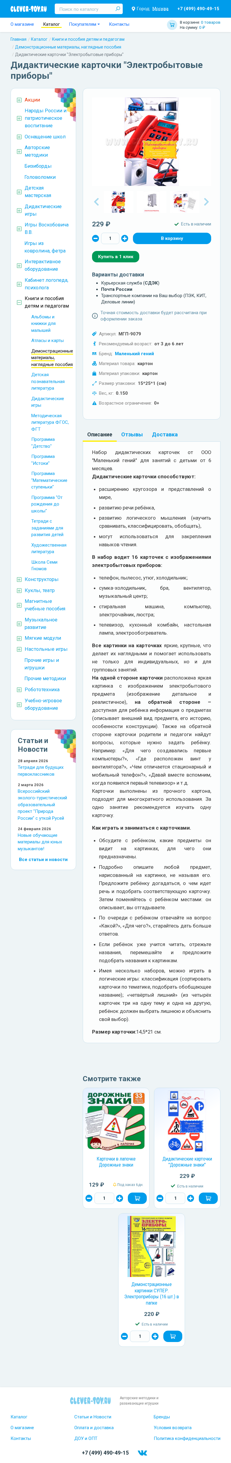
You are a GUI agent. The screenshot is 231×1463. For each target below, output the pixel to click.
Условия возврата (173, 1427)
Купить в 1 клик (115, 256)
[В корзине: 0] (172, 238)
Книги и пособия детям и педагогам (88, 39)
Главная (18, 39)
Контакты (119, 24)
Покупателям (82, 24)
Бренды (162, 1417)
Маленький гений (134, 353)
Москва (160, 8)
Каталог (51, 24)
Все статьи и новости (43, 859)
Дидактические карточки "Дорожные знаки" (187, 1162)
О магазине (22, 24)
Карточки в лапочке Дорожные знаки (116, 1162)
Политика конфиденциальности (187, 1438)
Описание (99, 434)
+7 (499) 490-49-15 (198, 8)
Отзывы (132, 434)
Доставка (165, 434)
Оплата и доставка (94, 1427)
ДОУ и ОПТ (85, 1438)
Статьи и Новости (92, 1417)
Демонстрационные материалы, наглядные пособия (68, 47)
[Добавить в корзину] (137, 1198)
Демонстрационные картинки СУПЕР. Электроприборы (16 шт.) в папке (151, 1294)
